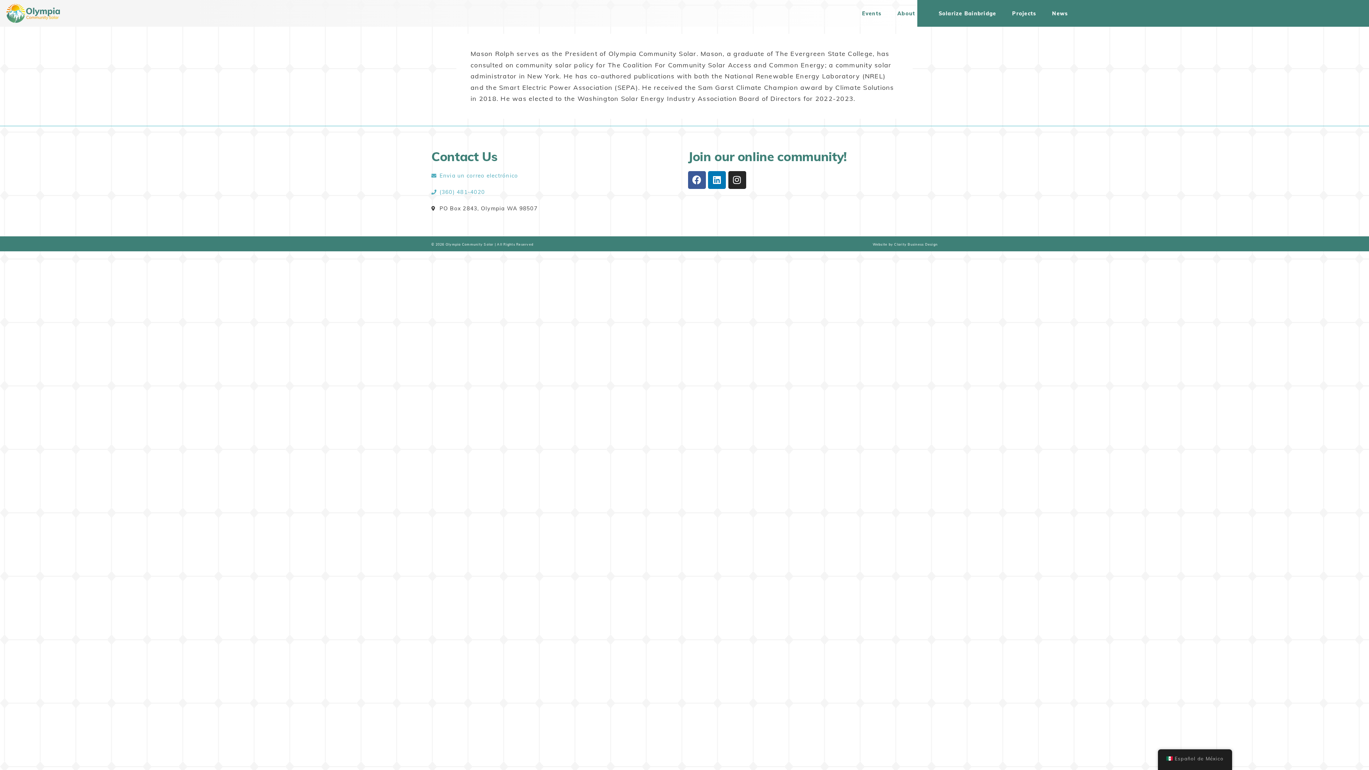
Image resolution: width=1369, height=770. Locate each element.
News (1060, 13)
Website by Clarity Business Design (905, 244)
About (906, 13)
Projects (1024, 13)
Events (872, 13)
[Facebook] (697, 180)
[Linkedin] (717, 180)
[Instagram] (737, 180)
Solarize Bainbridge (967, 13)
